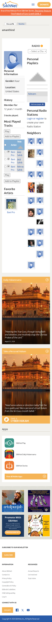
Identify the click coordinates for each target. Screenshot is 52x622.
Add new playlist (36, 104)
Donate (44, 4)
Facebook (17, 610)
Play (7, 131)
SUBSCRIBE (8, 555)
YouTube (28, 610)
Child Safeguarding (8, 593)
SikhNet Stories (22, 465)
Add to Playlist (12, 136)
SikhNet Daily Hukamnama (26, 454)
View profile (11, 24)
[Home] (10, 4)
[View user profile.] (13, 60)
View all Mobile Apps (14, 476)
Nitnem (32, 93)
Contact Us (6, 574)
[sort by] (37, 74)
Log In (4, 597)
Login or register (35, 118)
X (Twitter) (22, 610)
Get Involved (32, 574)
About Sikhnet (7, 571)
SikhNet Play (21, 443)
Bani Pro (11, 212)
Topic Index (32, 578)
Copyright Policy (7, 582)
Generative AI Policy (9, 585)
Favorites (21, 24)
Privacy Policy (6, 578)
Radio (36, 46)
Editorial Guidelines (8, 589)
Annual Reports (33, 571)
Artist (13, 144)
